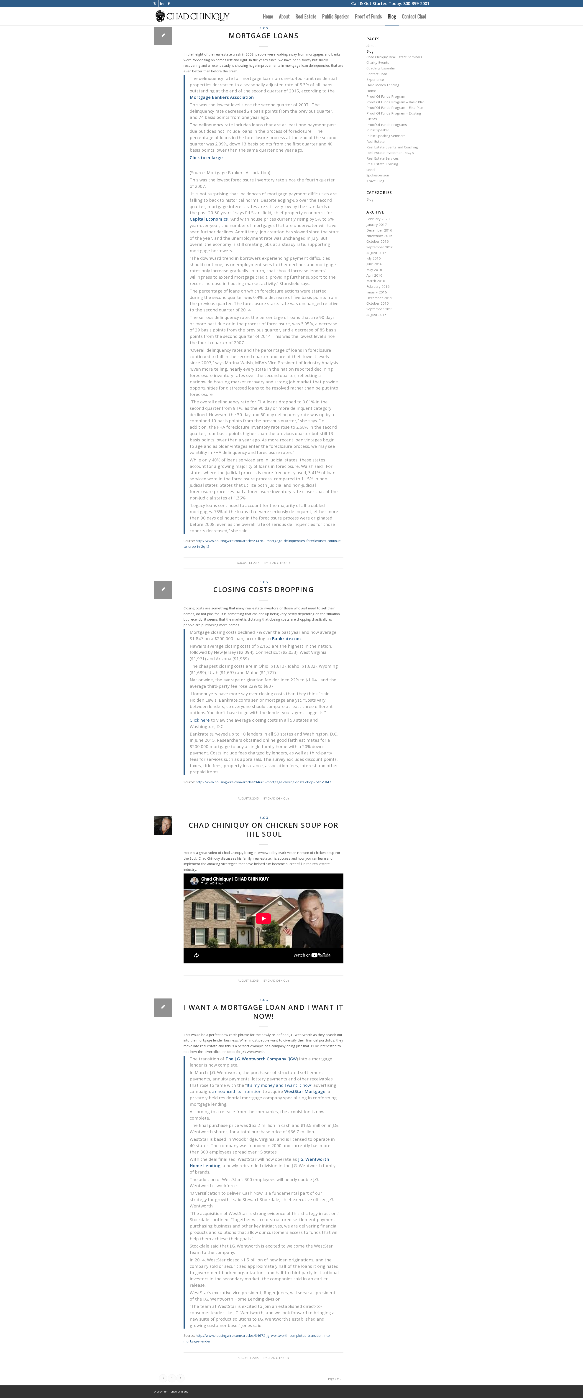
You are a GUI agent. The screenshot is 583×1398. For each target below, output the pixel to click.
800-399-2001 (416, 3)
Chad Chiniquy (279, 563)
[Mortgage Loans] (163, 36)
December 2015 (379, 297)
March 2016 (375, 280)
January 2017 (376, 224)
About (371, 45)
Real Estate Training (382, 164)
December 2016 (379, 230)
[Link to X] (155, 3)
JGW (293, 1059)
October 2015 (377, 303)
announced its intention (236, 1091)
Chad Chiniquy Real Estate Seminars (394, 57)
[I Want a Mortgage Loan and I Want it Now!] (163, 1007)
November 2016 (379, 235)
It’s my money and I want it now (279, 1085)
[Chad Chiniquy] (192, 16)
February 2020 (378, 218)
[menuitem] (268, 16)
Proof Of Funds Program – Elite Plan (394, 107)
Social (370, 169)
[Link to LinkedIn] (162, 3)
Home (371, 90)
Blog (263, 28)
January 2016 (376, 292)
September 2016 (379, 247)
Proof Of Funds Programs (386, 124)
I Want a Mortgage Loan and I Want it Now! (263, 1012)
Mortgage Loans (264, 35)
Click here (200, 720)
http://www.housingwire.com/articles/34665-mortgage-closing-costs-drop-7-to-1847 (263, 782)
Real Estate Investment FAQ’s (390, 152)
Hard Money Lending (382, 85)
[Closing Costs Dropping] (163, 590)
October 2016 (377, 241)
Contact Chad (376, 73)
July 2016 (373, 258)
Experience (375, 79)
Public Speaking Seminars (386, 135)
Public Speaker (377, 130)
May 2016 (374, 269)
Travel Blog (375, 180)
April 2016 (374, 275)
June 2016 (374, 264)
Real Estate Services (382, 158)
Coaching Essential (380, 68)
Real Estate (375, 141)
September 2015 (379, 309)
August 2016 (376, 252)
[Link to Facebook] (168, 3)
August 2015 (376, 314)
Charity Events (377, 62)
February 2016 (378, 286)
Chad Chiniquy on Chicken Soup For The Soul (263, 829)
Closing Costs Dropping (263, 589)
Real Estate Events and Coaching (392, 147)
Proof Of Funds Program (385, 96)
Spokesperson (377, 175)
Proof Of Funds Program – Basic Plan (395, 102)
